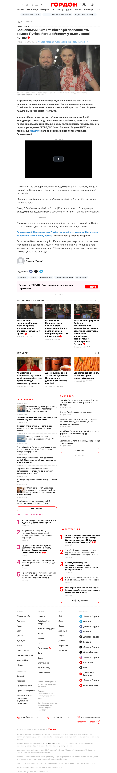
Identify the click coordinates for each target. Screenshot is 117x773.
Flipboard (88, 662)
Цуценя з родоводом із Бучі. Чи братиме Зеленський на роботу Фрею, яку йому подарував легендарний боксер (36, 548)
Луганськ (62, 650)
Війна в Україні (23, 616)
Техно (19, 645)
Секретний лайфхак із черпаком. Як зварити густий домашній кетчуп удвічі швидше (39, 562)
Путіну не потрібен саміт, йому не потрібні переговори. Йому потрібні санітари (79, 402)
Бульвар (88, 9)
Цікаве (20, 665)
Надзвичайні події (25, 655)
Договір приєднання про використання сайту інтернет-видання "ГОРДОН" (47, 706)
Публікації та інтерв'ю (38, 9)
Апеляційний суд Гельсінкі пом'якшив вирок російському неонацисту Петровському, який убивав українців (36, 449)
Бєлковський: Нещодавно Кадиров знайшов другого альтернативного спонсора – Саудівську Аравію (28, 327)
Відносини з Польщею (85, 15)
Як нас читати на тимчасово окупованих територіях (24, 699)
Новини (20, 9)
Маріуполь (63, 645)
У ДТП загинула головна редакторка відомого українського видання (39, 521)
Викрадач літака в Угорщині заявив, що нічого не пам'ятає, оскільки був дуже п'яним (34, 428)
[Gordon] (64, 5)
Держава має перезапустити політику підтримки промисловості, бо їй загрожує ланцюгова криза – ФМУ (35, 470)
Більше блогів (79, 450)
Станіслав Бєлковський (64, 277)
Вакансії (20, 676)
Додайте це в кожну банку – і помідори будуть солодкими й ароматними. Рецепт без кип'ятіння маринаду (37, 534)
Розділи (41, 611)
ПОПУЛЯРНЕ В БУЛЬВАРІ (30, 514)
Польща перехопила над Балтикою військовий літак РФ (40, 437)
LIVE (40, 643)
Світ (31, 336)
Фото (40, 653)
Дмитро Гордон (91, 616)
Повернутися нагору (86, 722)
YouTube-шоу (44, 668)
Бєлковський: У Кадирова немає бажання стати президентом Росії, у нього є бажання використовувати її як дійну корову (56, 328)
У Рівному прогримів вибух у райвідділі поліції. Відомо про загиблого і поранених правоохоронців (36, 460)
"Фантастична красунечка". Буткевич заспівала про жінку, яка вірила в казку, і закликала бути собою (29, 378)
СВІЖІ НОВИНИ (25, 399)
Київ (60, 616)
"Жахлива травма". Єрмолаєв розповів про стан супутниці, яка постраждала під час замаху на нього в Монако (36, 491)
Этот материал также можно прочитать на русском (64, 42)
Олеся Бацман (81, 277)
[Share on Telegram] (41, 271)
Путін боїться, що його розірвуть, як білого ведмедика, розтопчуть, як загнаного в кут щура (79, 421)
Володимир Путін (46, 277)
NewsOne (35, 130)
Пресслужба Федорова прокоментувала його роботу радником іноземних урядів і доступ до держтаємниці (82, 566)
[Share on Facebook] (31, 271)
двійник (33, 277)
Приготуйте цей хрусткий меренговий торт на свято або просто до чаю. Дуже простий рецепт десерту (39, 575)
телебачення (22, 277)
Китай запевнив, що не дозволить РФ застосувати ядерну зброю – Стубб (33, 502)
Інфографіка (22, 660)
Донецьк (62, 631)
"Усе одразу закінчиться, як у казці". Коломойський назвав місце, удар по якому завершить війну (82, 590)
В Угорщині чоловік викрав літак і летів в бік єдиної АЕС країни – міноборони (82, 578)
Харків (61, 636)
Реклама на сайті (24, 686)
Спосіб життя (23, 650)
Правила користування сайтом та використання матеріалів (47, 684)
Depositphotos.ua (48, 743)
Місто (60, 611)
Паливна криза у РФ (31, 15)
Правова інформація (26, 690)
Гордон (19, 22)
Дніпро (61, 640)
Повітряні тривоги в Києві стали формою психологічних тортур (79, 432)
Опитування (43, 663)
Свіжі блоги (67, 396)
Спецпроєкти (44, 672)
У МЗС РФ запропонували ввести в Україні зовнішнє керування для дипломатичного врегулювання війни (82, 552)
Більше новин (36, 509)
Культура (21, 640)
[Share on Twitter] (36, 271)
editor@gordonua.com (90, 717)
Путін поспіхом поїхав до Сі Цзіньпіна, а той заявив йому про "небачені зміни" (37, 418)
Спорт (20, 636)
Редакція (21, 681)
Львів (60, 621)
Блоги (78, 9)
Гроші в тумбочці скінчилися (76, 412)
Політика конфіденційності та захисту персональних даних (46, 694)
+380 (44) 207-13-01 (30, 717)
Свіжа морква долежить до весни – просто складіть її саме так (86, 375)
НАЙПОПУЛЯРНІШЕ (70, 529)
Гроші (19, 626)
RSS (85, 667)
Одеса (61, 626)
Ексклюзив (43, 648)
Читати (92, 286)
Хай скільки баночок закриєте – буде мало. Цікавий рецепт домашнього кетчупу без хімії (56, 378)
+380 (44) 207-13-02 (60, 717)
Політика (28, 22)
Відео (40, 658)
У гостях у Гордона (62, 9)
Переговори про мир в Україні (57, 15)
